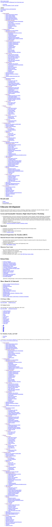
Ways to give (8, 444)
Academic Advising (10, 370)
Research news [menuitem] (9, 131)
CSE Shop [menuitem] (10, 173)
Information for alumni (10, 407)
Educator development (10, 523)
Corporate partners (6, 452)
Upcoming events (11, 411)
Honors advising (11, 380)
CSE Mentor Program (12, 414)
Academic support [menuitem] (11, 46)
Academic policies (11, 488)
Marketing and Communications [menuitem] (14, 150)
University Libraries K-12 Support (10, 267)
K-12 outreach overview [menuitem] (10, 186)
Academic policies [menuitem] (11, 159)
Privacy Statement (4, 340)
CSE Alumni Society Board (13, 412)
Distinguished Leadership (13, 420)
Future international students (11, 347)
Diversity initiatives (12, 459)
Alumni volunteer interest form (14, 413)
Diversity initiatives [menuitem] (12, 129)
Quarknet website (10, 232)
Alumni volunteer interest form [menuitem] (14, 84)
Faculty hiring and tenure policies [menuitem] (14, 160)
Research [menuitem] (10, 27)
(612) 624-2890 (4, 308)
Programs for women (12, 355)
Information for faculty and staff (12, 471)
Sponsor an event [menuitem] (9, 196)
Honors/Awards (9, 415)
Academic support (11, 375)
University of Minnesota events (9, 262)
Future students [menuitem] (6, 13)
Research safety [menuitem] (11, 172)
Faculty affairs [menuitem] (11, 146)
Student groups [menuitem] (11, 28)
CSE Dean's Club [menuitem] (11, 111)
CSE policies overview (12, 487)
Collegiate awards (11, 509)
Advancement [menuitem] (11, 139)
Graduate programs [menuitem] (12, 36)
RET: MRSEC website (11, 244)
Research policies (11, 494)
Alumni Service (11, 419)
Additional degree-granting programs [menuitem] (15, 38)
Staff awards (8, 511)
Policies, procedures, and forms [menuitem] (14, 52)
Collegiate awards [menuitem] (11, 180)
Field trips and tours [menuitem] (10, 191)
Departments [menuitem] (10, 33)
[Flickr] (3, 331)
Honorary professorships (13, 508)
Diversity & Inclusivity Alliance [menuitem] (12, 73)
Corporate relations (12, 467)
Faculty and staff (6, 470)
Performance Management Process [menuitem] (12, 183)
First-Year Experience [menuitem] (12, 67)
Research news (9, 460)
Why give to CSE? (12, 431)
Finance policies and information (14, 491)
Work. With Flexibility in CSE (12, 514)
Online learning (11, 369)
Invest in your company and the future (13, 453)
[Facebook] (3, 329)
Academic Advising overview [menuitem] (14, 41)
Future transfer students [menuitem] (10, 15)
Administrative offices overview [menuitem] (14, 144)
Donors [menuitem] (4, 105)
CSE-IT (7, 404)
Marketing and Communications (14, 479)
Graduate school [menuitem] (11, 61)
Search (2, 7)
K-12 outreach (6, 202)
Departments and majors (10, 361)
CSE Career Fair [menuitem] (11, 59)
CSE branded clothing (12, 426)
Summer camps (6, 295)
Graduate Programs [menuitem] (12, 153)
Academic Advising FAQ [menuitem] (13, 43)
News (4, 314)
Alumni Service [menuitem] (11, 89)
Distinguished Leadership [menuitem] (13, 91)
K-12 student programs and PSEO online (11, 268)
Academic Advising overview (14, 371)
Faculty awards (6, 318)
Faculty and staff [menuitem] (6, 141)
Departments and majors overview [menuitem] (15, 32)
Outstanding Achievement (13, 418)
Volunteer (7, 524)
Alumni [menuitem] (4, 77)
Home (4, 201)
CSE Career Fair (11, 388)
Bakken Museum (6, 269)
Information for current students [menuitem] (12, 30)
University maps (6, 313)
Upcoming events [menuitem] (11, 81)
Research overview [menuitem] (12, 168)
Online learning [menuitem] (11, 39)
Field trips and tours (10, 520)
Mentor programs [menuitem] (11, 24)
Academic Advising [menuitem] (10, 40)
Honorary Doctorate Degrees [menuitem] (14, 92)
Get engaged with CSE (12, 410)
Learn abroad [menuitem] (10, 22)
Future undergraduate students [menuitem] (12, 14)
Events (4, 315)
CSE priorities (11, 464)
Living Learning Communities (14, 353)
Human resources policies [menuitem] (13, 164)
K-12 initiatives (11, 458)
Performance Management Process (12, 512)
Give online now (11, 432)
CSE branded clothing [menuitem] (12, 96)
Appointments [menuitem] (11, 45)
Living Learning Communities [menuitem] (14, 23)
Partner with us (9, 456)
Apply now (5, 323)
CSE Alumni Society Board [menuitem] (13, 83)
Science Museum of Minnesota (9, 274)
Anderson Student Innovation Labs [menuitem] (13, 76)
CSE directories (11, 451)
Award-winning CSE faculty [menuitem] (14, 175)
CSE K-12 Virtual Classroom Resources (11, 284)
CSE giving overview (12, 437)
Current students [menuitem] (6, 29)
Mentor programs (11, 354)
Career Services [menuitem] (9, 53)
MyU (4, 337)
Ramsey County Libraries (8, 271)
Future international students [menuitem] (11, 18)
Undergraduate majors (12, 364)
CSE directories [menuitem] (11, 121)
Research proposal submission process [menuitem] (15, 170)
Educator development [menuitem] (10, 193)
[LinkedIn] (3, 325)
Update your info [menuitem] (11, 100)
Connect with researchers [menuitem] (11, 126)
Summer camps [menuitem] (9, 188)
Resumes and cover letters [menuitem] (13, 55)
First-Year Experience (12, 396)
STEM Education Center (8, 266)
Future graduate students (10, 346)
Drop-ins (10, 378)
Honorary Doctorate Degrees (14, 421)
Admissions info (6, 321)
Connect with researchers (11, 455)
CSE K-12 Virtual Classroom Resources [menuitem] (14, 192)
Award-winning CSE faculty (14, 504)
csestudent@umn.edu (12, 308)
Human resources (11, 478)
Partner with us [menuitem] (9, 127)
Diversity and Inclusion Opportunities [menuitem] (15, 21)
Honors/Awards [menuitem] (9, 86)
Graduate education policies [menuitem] (13, 162)
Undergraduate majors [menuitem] (12, 35)
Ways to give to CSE (12, 445)
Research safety (11, 501)
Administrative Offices (10, 472)
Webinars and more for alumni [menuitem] (14, 95)
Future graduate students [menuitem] (10, 16)
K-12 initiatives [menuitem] (11, 128)
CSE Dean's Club (11, 440)
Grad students (6, 320)
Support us (8, 461)
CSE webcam (6, 316)
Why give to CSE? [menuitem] (12, 102)
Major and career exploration (14, 389)
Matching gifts (11, 446)
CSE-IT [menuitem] (7, 75)
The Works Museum (7, 276)
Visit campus (5, 322)
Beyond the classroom (10, 349)
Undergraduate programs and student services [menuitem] (17, 154)
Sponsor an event (9, 525)
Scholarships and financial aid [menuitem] (12, 19)
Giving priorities (11, 439)
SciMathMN (5, 273)
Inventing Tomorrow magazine (14, 428)
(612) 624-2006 (4, 302)
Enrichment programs (7, 286)
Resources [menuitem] (8, 94)
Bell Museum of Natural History (9, 265)
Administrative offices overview (14, 474)
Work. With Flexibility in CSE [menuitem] (12, 184)
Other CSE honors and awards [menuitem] (14, 181)
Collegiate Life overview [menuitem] (13, 63)
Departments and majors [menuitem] (10, 31)
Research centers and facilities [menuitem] (14, 169)
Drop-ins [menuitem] (10, 48)
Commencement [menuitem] (11, 47)
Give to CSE (3, 10)
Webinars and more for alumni (14, 424)
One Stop (5, 4)
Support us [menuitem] (8, 132)
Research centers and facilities (14, 499)
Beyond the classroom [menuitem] (10, 20)
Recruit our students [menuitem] (10, 125)
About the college (6, 312)
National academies (12, 506)
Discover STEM (6, 285)
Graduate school (11, 390)
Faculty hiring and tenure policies (14, 490)
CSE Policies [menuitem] (8, 157)
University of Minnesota (12, 339)
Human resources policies (13, 493)
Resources (8, 423)
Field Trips (5, 287)
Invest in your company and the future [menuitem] (13, 124)
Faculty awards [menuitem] (9, 174)
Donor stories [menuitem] (11, 112)
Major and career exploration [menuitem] (14, 60)
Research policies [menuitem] (11, 165)
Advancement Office (12, 450)
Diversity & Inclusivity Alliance (12, 403)
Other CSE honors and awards (14, 510)
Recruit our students (10, 454)
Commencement (11, 377)
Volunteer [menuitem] (7, 194)
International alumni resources (14, 427)
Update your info (11, 429)
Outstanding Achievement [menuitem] (13, 88)
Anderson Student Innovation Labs (13, 405)
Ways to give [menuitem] (8, 115)
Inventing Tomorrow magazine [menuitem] (14, 99)
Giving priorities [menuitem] (11, 110)
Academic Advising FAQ (13, 372)
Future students (6, 342)
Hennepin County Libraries (8, 270)
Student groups (11, 357)
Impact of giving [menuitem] (11, 113)
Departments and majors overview (15, 362)
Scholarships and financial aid (12, 348)
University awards (11, 507)
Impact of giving (11, 443)
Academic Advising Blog (13, 373)
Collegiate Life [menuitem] (9, 62)
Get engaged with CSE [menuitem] (12, 80)
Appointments (11, 374)
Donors (4, 435)
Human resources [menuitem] (11, 149)
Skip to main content (5, 1)
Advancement (11, 468)
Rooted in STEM (6, 294)
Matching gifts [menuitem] (11, 117)
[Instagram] (3, 326)
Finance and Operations (13, 477)
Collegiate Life (9, 391)
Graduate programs (12, 365)
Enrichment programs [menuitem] (10, 190)
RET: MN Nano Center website (27, 254)
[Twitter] (3, 330)
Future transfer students (10, 345)
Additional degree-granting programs (15, 367)
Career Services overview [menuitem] (13, 54)
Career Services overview (13, 383)
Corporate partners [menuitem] (6, 123)
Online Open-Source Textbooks (9, 290)
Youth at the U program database (9, 263)
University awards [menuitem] (11, 177)
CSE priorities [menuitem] (11, 135)
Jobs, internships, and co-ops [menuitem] (14, 56)
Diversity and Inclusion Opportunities (15, 350)
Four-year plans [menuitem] (11, 49)
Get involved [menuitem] (8, 79)
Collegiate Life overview (13, 393)
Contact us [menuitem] (10, 104)
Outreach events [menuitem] (9, 189)
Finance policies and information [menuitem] (14, 161)
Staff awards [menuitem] (8, 182)
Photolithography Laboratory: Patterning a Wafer (13, 293)
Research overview (12, 498)
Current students (6, 358)
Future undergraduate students (12, 343)
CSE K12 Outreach (7, 261)
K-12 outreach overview (10, 516)
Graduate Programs (12, 483)
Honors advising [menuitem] (11, 51)
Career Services (9, 382)
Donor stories (11, 442)
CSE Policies (8, 486)
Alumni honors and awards (13, 416)
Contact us (10, 434)
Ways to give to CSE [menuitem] (12, 116)
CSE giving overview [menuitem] (12, 108)
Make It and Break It (7, 289)
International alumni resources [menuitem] (14, 97)
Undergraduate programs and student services (17, 484)
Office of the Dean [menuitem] (12, 145)
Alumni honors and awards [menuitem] (13, 87)
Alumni (4, 406)
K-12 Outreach (6, 515)
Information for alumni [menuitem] (10, 78)
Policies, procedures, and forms (14, 381)
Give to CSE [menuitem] (8, 101)
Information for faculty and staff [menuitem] (12, 142)
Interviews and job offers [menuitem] (13, 57)
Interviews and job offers (13, 387)
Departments (10, 363)
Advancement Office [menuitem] (12, 120)
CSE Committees (9, 485)
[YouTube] (3, 327)
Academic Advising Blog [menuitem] (13, 44)
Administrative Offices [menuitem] (10, 143)
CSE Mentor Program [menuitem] (12, 85)
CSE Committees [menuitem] (9, 156)
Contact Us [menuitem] (8, 119)
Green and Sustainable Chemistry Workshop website (17, 223)
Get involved (8, 409)
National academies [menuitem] (12, 176)
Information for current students (12, 359)
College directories (7, 310)
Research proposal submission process (15, 500)
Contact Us (8, 448)
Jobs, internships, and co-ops (14, 386)
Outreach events (6, 292)
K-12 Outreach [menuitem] (6, 185)
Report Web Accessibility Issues (12, 340)
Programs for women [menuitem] (12, 26)
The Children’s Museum (8, 275)
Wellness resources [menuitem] (9, 72)
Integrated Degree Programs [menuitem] (13, 37)
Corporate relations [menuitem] (12, 137)
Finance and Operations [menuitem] (13, 148)
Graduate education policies (13, 492)
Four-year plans (11, 379)
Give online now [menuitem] (11, 103)
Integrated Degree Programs (13, 366)
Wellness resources (9, 402)
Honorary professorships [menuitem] (13, 178)
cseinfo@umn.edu (12, 302)
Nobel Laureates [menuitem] (11, 93)
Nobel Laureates (11, 422)
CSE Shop (10, 502)
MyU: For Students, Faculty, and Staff (10, 5)
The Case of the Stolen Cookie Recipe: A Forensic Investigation (16, 296)
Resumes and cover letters (13, 385)
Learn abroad (10, 351)
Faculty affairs (11, 476)
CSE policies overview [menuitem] (12, 158)
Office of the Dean (12, 475)
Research (5, 317)
